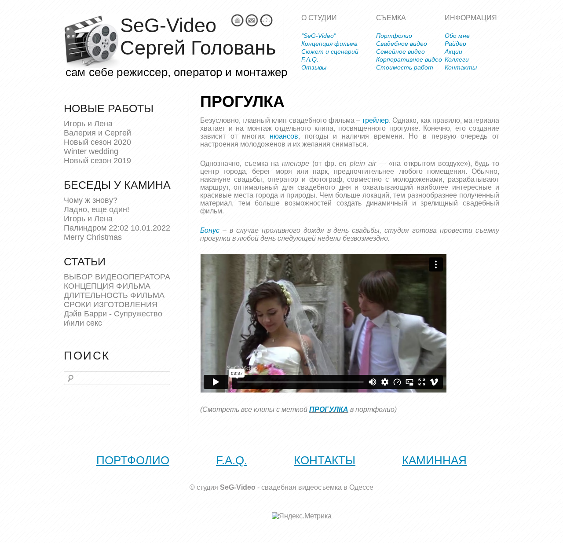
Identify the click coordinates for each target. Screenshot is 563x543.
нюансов (284, 136)
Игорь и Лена (88, 123)
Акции (453, 51)
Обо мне (457, 35)
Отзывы (313, 67)
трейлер (375, 120)
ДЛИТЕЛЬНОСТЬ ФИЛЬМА (114, 295)
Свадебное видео (401, 43)
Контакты (461, 67)
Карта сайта (266, 20)
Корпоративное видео (409, 59)
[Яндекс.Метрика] (302, 516)
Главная (237, 20)
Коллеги (457, 59)
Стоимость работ (404, 67)
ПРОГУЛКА (328, 409)
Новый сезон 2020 (97, 142)
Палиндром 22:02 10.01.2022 (117, 228)
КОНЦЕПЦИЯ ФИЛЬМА (107, 286)
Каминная (434, 460)
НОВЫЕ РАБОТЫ (109, 108)
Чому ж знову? (90, 200)
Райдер (455, 43)
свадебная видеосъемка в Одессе (317, 487)
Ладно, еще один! (96, 209)
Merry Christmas (93, 237)
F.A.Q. (309, 59)
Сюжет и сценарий (329, 51)
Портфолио (394, 35)
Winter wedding (91, 151)
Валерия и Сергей (97, 132)
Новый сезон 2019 (97, 160)
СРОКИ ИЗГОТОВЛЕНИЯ (110, 304)
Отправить (251, 20)
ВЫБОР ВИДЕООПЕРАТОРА (117, 276)
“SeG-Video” (318, 35)
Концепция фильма (329, 43)
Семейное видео (400, 51)
